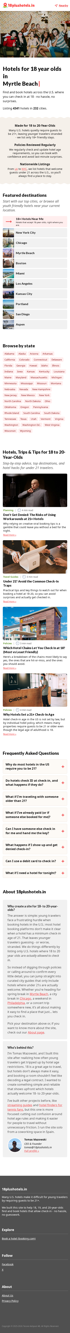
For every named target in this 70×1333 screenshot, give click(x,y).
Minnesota (10, 383)
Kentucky (44, 371)
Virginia (59, 419)
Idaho (44, 365)
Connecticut (40, 359)
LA (16, 169)
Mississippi (27, 383)
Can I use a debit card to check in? (31, 861)
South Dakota (51, 413)
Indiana (8, 371)
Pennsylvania (40, 407)
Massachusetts (39, 377)
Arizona (34, 353)
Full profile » (31, 1151)
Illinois (55, 365)
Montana (56, 383)
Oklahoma (10, 407)
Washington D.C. (31, 425)
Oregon (24, 407)
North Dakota (33, 401)
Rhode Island (11, 413)
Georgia (20, 365)
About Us (7, 1295)
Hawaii (33, 365)
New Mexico (28, 395)
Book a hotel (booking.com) (18, 1238)
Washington (11, 425)
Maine (7, 377)
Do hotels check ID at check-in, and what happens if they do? (32, 783)
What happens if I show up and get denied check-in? (31, 847)
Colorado (24, 359)
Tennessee (10, 419)
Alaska (22, 353)
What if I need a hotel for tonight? (31, 873)
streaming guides (19, 1105)
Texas (23, 419)
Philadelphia (16, 1003)
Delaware (57, 359)
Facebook (7, 1264)
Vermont (46, 419)
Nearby (63, 5)
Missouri (41, 383)
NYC (24, 169)
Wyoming (25, 430)
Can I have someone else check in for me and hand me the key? (30, 831)
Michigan (57, 377)
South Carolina (31, 413)
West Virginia (52, 425)
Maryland (21, 377)
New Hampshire (41, 389)
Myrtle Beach (39, 994)
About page (36, 1032)
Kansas (31, 371)
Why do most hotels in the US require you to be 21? (27, 766)
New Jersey (10, 395)
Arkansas (48, 353)
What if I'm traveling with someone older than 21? (32, 799)
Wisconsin (10, 430)
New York (44, 395)
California (9, 359)
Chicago (25, 998)
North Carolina (12, 401)
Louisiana (59, 371)
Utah (33, 419)
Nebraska (9, 389)
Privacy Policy (10, 1301)
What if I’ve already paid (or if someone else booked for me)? (28, 815)
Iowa (20, 371)
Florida (8, 365)
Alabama (9, 353)
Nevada (23, 389)
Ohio (47, 401)
